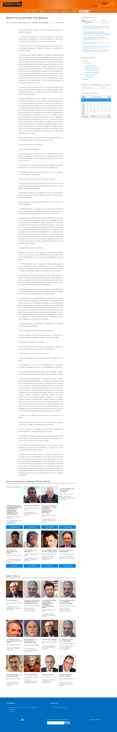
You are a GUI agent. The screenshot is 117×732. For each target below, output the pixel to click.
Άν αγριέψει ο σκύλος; (97, 43)
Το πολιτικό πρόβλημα (49, 639)
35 (83, 111)
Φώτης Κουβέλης (11, 22)
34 (83, 109)
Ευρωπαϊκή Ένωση (90, 74)
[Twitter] (22, 720)
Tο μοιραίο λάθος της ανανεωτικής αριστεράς (66, 490)
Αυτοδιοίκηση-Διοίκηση (92, 70)
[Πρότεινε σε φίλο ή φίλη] (75, 26)
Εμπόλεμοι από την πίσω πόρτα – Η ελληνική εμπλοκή (30, 641)
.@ (60, 707)
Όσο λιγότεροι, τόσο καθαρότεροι (66, 550)
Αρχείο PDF (64, 11)
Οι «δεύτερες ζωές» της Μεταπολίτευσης (14, 675)
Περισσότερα (14, 527)
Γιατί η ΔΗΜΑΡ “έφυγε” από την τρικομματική (49, 550)
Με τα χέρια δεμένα (30, 674)
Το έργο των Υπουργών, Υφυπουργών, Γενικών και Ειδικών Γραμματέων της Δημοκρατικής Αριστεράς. (49, 509)
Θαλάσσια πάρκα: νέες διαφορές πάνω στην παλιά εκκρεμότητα (32, 602)
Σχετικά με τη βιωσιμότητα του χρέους (12, 551)
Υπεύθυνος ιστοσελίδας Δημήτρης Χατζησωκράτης (24, 707)
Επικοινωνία (53, 11)
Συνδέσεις (74, 11)
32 (83, 104)
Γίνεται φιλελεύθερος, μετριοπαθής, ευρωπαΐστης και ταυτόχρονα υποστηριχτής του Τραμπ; (49, 604)
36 (83, 113)
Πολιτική (87, 63)
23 (109, 109)
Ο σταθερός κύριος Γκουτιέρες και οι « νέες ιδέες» (14, 641)
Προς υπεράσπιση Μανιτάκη (30, 550)
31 (83, 102)
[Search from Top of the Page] (90, 11)
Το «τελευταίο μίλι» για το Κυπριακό (66, 640)
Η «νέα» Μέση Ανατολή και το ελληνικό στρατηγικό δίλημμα (67, 602)
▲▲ (114, 699)
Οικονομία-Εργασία (91, 65)
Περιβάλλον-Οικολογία (91, 68)
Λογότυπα (12, 711)
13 (98, 106)
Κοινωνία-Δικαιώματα (92, 72)
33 (83, 106)
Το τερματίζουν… (12, 600)
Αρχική (28, 11)
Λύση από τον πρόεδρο (31, 505)
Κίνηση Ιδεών (89, 77)
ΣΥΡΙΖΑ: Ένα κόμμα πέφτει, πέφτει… (65, 675)
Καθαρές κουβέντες (48, 674)
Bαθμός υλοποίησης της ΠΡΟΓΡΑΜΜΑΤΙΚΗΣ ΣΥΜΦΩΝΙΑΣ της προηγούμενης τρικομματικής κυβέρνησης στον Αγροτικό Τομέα (14, 510)
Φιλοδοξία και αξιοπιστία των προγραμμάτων (96, 51)
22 (105, 109)
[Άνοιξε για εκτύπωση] (72, 26)
